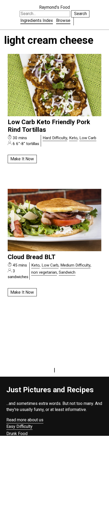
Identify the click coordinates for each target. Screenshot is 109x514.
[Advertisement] (54, 477)
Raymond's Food (54, 7)
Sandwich (67, 272)
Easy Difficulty (19, 426)
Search (80, 13)
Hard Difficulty (55, 137)
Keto (73, 137)
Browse (63, 20)
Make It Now (22, 158)
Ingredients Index (36, 20)
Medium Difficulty (75, 265)
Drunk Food (17, 433)
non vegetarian (44, 272)
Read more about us (24, 419)
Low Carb (87, 137)
